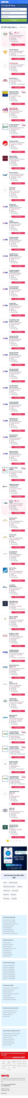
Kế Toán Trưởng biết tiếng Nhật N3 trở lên (11, 501)
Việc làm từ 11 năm (7, 1044)
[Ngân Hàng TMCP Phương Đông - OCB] (5, 734)
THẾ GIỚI (4, 1066)
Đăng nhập (24, 5)
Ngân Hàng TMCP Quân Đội (15, 207)
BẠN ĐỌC (24, 1063)
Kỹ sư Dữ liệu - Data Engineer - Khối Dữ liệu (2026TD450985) (14, 320)
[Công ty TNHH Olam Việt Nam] (5, 110)
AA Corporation (12, 764)
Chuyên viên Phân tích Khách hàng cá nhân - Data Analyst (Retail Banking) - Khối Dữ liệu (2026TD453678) (14, 369)
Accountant (15, 890)
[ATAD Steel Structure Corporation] (5, 667)
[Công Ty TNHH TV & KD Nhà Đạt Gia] (5, 619)
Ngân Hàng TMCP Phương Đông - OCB (16, 735)
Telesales (14, 898)
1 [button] (7, 840)
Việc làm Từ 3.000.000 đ (8, 965)
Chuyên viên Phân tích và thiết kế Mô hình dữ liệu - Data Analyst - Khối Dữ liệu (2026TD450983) (14, 402)
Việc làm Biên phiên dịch (9, 931)
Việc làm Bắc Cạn (7, 952)
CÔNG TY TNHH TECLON (14, 191)
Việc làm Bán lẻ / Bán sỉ (8, 925)
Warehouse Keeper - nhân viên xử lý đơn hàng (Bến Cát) (14, 485)
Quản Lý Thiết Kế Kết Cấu (13, 617)
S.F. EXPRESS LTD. (13, 487)
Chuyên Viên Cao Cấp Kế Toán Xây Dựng (13, 825)
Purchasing (6, 898)
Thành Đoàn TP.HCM (5, 1090)
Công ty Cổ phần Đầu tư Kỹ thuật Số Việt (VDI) (16, 174)
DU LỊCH (9, 1069)
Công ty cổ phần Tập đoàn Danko (16, 653)
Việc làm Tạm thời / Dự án (9, 1012)
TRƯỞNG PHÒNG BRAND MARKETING (13, 468)
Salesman (13, 894)
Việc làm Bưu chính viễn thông (10, 933)
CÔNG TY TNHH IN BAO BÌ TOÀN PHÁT (16, 51)
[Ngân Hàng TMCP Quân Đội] (5, 206)
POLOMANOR (12, 604)
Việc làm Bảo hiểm (7, 927)
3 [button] (13, 840)
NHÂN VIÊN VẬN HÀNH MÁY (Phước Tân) (14, 108)
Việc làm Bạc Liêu (7, 950)
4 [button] (16, 840)
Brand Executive (13, 682)
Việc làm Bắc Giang (7, 954)
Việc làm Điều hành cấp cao (9, 999)
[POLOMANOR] (5, 603)
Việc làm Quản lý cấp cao (9, 997)
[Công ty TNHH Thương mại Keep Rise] (5, 65)
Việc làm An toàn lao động (9, 922)
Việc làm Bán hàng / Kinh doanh (10, 923)
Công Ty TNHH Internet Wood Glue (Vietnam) (16, 718)
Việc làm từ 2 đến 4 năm (8, 1039)
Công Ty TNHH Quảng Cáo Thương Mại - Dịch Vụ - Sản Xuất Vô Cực (17, 35)
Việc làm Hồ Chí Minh (8, 944)
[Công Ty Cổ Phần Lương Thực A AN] (5, 701)
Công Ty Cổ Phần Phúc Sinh (15, 471)
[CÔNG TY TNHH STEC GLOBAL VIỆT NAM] (5, 503)
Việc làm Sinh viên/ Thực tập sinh (11, 988)
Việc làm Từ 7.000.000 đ (8, 969)
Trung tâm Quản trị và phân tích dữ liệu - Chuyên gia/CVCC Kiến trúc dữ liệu (14, 747)
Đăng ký (19, 5)
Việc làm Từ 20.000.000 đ (9, 975)
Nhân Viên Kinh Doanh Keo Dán (13, 716)
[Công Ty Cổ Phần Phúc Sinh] (5, 470)
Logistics (19, 886)
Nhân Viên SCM (12, 809)
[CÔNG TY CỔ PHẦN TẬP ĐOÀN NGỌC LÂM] (5, 520)
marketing (6, 894)
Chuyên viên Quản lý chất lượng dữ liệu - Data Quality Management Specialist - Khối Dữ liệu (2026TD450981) (14, 271)
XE (8, 1067)
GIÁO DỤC (24, 1061)
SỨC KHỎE (19, 1066)
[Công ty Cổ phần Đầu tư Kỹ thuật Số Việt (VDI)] (5, 175)
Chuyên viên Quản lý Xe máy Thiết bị (14, 125)
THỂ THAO (19, 1061)
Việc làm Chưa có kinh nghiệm (10, 1035)
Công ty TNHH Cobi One (14, 79)
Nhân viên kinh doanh (9, 886)
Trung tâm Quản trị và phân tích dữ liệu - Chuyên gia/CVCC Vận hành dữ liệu (14, 732)
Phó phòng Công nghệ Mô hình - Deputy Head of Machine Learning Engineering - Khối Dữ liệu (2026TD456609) (14, 435)
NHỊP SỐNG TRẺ (14, 1062)
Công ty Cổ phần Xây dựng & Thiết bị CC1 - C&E (17, 127)
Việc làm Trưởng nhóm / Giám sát (11, 993)
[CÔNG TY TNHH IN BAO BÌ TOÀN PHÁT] (5, 52)
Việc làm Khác (6, 1016)
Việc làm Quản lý (7, 995)
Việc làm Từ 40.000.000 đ (9, 978)
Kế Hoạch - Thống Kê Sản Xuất (14, 634)
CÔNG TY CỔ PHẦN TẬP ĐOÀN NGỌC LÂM (16, 521)
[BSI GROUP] (5, 827)
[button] (23, 1)
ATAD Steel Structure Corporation (17, 668)
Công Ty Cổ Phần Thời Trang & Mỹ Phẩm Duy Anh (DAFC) (17, 159)
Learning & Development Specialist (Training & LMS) (14, 585)
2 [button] (10, 840)
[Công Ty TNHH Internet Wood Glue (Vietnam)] (5, 717)
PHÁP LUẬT (3, 1068)
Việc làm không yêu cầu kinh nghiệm (11, 1033)
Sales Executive (13, 882)
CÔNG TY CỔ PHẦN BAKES (15, 554)
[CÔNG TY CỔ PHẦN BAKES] (5, 554)
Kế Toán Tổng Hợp (12, 535)
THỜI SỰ (3, 1063)
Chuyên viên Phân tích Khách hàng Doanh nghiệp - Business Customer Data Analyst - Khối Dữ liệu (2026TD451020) (14, 336)
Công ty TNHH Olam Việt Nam (16, 111)
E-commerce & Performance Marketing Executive (13, 552)
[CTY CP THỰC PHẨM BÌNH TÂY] (5, 635)
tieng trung (6, 890)
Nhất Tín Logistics (13, 94)
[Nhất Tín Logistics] (5, 94)
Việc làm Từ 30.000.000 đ (9, 976)
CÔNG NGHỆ (8, 1065)
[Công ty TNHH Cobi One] (5, 80)
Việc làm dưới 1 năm (7, 1037)
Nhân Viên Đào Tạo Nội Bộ (14, 665)
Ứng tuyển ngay (18, 44)
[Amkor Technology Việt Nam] (5, 587)
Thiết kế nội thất (13, 63)
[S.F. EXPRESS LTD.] (5, 486)
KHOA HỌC (19, 1063)
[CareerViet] (18, 1057)
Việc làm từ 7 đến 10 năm (9, 1043)
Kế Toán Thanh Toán (13, 518)
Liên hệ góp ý (4, 1093)
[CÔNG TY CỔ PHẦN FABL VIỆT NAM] (5, 570)
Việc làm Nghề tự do (7, 1014)
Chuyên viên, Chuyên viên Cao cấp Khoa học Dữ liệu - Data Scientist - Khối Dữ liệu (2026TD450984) (14, 304)
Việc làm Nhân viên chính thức (10, 1010)
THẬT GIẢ (24, 1066)
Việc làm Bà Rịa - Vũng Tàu (9, 948)
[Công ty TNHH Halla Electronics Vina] (5, 810)
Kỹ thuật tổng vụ (13, 78)
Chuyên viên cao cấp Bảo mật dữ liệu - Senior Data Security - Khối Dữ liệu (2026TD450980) (14, 254)
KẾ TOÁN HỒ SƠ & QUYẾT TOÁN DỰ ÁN (11, 33)
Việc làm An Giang (7, 946)
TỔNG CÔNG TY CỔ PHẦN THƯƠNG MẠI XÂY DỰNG (17, 142)
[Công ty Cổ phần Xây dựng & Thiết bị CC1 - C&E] (5, 127)
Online (5, 882)
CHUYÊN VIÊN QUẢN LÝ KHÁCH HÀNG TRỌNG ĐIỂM (13, 699)
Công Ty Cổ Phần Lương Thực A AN (16, 702)
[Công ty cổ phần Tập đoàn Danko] (5, 652)
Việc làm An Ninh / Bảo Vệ (9, 920)
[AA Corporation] (5, 764)
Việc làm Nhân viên (7, 991)
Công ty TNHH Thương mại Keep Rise (16, 65)
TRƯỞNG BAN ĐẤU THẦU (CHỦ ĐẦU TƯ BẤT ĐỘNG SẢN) (14, 651)
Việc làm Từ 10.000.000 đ (9, 971)
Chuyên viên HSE (13, 141)
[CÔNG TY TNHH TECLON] (5, 190)
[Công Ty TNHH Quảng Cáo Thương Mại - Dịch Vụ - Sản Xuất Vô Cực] (5, 34)
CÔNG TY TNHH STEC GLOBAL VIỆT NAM (16, 504)
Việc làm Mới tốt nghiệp (8, 990)
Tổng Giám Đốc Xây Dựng (14, 792)
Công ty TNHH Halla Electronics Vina (16, 811)
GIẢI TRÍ (14, 1067)
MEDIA (3, 1061)
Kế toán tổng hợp (13, 49)
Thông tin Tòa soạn (5, 1088)
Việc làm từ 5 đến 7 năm (8, 1041)
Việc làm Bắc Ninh (7, 956)
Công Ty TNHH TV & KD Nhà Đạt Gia (16, 620)
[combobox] (14, 9)
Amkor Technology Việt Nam (15, 588)
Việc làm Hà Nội (7, 942)
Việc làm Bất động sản (8, 929)
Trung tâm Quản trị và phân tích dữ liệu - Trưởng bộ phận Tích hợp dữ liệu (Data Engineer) (14, 777)
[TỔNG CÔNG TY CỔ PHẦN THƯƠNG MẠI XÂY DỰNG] (5, 143)
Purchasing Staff (12, 188)
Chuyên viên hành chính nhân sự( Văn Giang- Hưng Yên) (14, 92)
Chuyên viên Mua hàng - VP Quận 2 (13, 762)
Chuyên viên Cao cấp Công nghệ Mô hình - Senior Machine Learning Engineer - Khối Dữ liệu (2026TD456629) (14, 452)
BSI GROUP (11, 828)
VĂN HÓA (14, 1065)
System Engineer (13, 172)
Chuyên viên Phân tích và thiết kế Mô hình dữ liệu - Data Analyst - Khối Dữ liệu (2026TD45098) (14, 287)
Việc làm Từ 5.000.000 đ (8, 967)
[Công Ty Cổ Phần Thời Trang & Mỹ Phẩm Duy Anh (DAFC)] (5, 158)
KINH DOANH (8, 1062)
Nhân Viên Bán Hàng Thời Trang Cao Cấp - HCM (13, 156)
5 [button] (19, 840)
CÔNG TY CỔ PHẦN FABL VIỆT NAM (16, 571)
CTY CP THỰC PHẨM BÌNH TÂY (16, 636)
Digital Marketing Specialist (13, 602)
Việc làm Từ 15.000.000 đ (9, 973)
